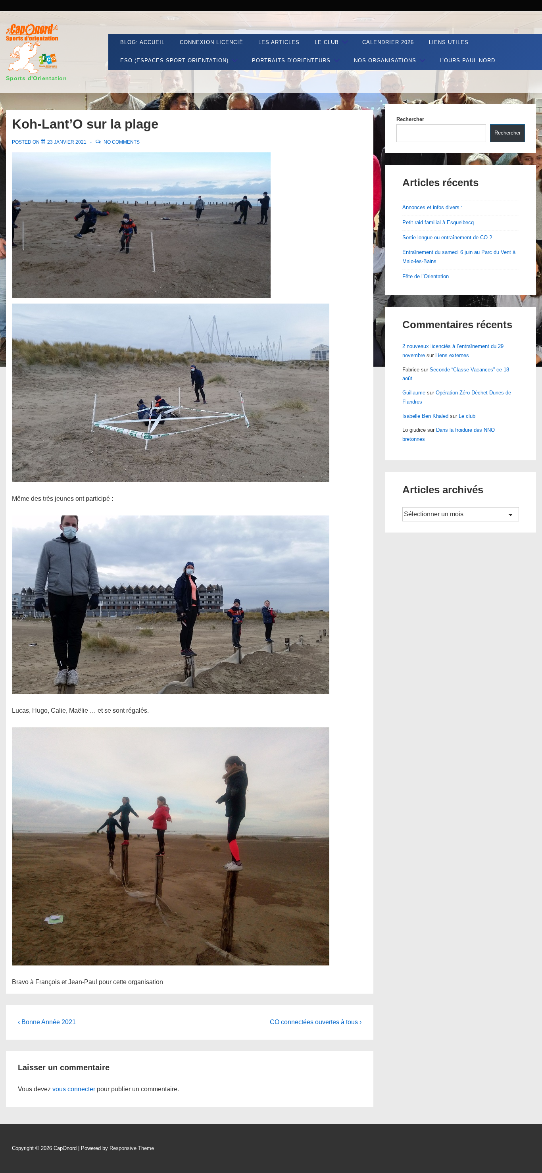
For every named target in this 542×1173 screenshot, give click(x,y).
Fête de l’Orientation (425, 276)
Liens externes (452, 355)
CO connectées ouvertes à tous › (315, 1022)
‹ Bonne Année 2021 (47, 1022)
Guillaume (413, 393)
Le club (327, 42)
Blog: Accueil (142, 42)
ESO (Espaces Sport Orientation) (174, 60)
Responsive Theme (132, 1148)
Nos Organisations (385, 60)
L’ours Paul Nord (467, 60)
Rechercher (410, 119)
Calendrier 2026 (388, 42)
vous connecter (73, 1089)
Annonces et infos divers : (432, 207)
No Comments (122, 142)
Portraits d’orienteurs (291, 60)
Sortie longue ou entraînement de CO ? (447, 237)
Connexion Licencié (211, 42)
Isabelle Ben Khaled (425, 416)
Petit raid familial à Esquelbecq (438, 222)
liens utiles (449, 42)
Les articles (279, 42)
